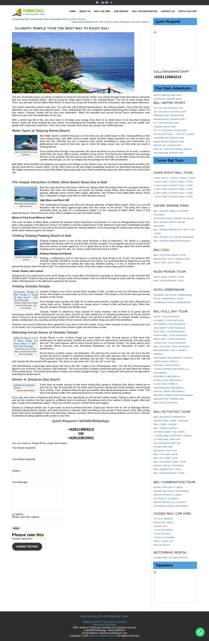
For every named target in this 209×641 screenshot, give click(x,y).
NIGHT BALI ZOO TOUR (167, 262)
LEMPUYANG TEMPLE (166, 361)
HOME (86, 622)
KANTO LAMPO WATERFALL (169, 391)
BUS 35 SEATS (162, 545)
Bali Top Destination (144, 11)
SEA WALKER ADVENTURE (168, 153)
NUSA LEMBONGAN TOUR (168, 298)
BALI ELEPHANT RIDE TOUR (170, 462)
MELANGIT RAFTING (165, 450)
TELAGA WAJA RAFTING (167, 443)
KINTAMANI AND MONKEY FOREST (173, 358)
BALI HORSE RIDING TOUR (169, 473)
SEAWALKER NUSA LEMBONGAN (172, 302)
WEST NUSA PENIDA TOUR (169, 277)
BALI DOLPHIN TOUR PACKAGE (171, 346)
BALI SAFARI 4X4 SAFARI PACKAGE (174, 237)
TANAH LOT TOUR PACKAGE (170, 343)
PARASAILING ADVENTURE (169, 115)
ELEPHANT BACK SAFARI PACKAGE (174, 218)
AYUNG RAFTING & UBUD (168, 487)
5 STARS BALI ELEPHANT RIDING (173, 435)
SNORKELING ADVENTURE (169, 138)
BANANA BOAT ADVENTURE (169, 119)
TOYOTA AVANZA (163, 519)
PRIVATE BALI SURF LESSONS (171, 420)
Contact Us (168, 11)
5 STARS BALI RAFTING (167, 439)
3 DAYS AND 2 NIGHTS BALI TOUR (173, 181)
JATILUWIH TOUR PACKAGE (169, 328)
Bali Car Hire (102, 11)
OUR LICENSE (118, 622)
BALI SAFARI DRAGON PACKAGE (172, 241)
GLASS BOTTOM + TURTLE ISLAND (174, 134)
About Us (85, 11)
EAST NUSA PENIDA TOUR (169, 280)
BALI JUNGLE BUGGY (166, 428)
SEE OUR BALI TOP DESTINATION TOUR (104, 616)
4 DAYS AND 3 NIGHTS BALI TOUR (173, 185)
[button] (200, 632)
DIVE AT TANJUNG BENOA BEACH (173, 149)
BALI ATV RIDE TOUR (166, 458)
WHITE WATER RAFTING (167, 95)
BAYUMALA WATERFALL (167, 365)
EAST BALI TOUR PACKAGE (169, 331)
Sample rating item (22, 538)
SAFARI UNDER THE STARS (169, 432)
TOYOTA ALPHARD (164, 537)
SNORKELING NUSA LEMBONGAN (173, 295)
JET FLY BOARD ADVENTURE (170, 130)
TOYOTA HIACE (162, 533)
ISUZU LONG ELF (164, 541)
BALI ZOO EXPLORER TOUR (170, 255)
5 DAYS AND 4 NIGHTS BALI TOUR (173, 189)
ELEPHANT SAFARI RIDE (168, 99)
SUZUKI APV (161, 526)
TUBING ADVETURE (165, 126)
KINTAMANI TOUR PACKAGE (170, 324)
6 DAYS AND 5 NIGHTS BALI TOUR (173, 193)
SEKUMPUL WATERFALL (167, 376)
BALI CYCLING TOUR (166, 454)
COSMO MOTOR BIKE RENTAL (171, 557)
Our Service (121, 11)
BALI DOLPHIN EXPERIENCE (170, 417)
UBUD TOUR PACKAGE (166, 316)
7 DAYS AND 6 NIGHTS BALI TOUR (173, 196)
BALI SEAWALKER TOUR (167, 469)
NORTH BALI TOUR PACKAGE (170, 335)
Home (72, 11)
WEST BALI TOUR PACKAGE (170, 339)
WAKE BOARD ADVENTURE (169, 141)
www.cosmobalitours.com (103, 635)
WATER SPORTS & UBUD (168, 495)
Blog (113, 624)
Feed (106, 624)
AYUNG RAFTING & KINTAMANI (171, 491)
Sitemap (97, 624)
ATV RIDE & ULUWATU (166, 498)
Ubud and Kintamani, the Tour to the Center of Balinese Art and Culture (109, 22)
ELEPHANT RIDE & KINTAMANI (171, 506)
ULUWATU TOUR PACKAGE (169, 320)
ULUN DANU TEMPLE (166, 384)
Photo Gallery (187, 11)
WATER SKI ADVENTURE (167, 145)
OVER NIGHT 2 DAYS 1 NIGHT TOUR (174, 178)
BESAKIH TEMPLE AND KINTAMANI (173, 395)
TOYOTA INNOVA (163, 530)
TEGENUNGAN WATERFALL (169, 388)
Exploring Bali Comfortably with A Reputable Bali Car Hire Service (50, 19)
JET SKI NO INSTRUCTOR (168, 108)
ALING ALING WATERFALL (168, 380)
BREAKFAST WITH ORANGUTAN (172, 259)
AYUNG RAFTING (163, 447)
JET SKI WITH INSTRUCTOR (170, 112)
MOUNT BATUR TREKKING (169, 465)
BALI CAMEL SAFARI (165, 424)
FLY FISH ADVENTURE (166, 123)
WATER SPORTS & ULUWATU (170, 502)
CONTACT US (100, 622)
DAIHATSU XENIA (163, 522)
